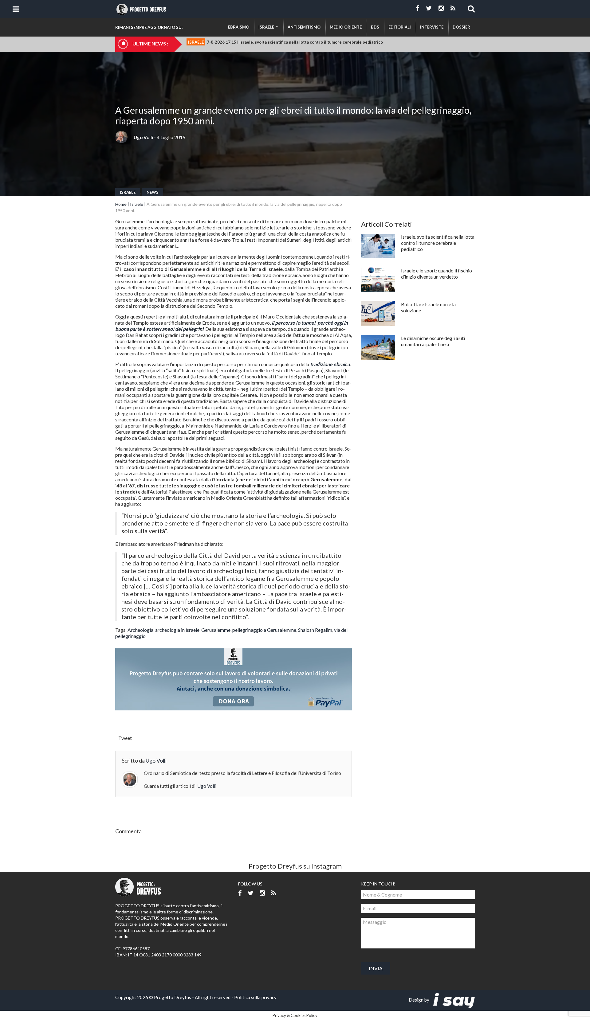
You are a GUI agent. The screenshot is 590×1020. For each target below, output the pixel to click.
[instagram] (441, 8)
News (153, 192)
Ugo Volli (143, 137)
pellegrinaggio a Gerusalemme (264, 630)
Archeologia (140, 630)
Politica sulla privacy (255, 997)
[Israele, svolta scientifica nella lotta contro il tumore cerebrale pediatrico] (378, 246)
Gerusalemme (215, 630)
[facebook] (417, 8)
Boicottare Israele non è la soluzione (428, 307)
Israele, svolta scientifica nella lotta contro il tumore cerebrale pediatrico (437, 243)
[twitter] (429, 8)
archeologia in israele (177, 630)
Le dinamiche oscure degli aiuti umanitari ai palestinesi (433, 341)
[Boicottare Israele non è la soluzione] (378, 313)
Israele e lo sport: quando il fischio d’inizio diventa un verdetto (436, 273)
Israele (128, 192)
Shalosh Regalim (315, 630)
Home (121, 204)
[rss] (452, 8)
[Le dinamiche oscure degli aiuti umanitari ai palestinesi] (378, 347)
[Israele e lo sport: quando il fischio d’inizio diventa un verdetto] (378, 280)
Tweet (125, 738)
